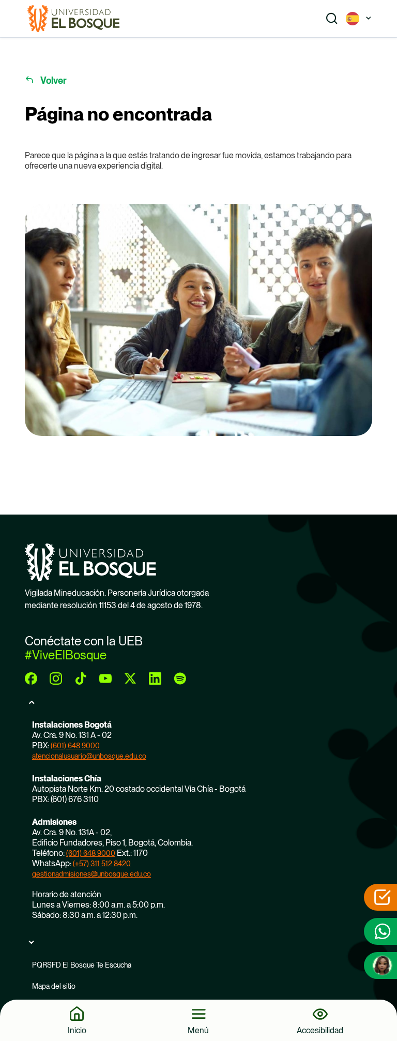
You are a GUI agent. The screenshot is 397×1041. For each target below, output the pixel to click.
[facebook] (31, 678)
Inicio (77, 1030)
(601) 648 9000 (75, 746)
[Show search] (332, 18)
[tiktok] (80, 678)
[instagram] (56, 678)
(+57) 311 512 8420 (102, 863)
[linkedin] (155, 678)
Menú (198, 1030)
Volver (53, 80)
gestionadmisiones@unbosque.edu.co (91, 874)
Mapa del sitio (53, 986)
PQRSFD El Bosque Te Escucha (81, 965)
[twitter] (130, 678)
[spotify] (180, 678)
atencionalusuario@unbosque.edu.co (89, 756)
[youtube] (105, 678)
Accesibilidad (320, 1030)
